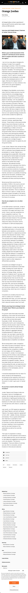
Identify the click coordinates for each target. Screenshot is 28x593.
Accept (14, 582)
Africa (3, 509)
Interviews (15, 464)
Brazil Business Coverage (8, 544)
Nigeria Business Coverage (9, 528)
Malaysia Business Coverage (9, 554)
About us (5, 568)
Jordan (21, 464)
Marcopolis (4, 566)
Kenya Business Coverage (8, 519)
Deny (14, 586)
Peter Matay (5, 15)
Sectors (4, 467)
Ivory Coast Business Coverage (10, 517)
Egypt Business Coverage (8, 511)
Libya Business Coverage (8, 521)
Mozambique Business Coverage (10, 526)
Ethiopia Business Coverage (9, 513)
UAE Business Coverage (8, 505)
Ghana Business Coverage (8, 515)
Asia (3, 550)
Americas (4, 542)
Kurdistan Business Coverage (9, 497)
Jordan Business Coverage (9, 495)
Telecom (10, 467)
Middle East (4, 491)
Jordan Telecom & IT (16, 8)
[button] (23, 570)
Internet (8, 464)
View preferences (14, 590)
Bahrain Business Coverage (9, 493)
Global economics (6, 562)
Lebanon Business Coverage (9, 501)
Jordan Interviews (6, 8)
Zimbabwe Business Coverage (9, 538)
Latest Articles (5, 558)
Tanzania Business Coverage (9, 534)
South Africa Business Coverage (10, 532)
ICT (3, 464)
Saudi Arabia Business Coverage (10, 503)
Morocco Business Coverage (9, 524)
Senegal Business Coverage (9, 530)
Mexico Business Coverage (9, 546)
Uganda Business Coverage (9, 536)
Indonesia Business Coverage (9, 552)
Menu (2, 2)
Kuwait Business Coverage (9, 499)
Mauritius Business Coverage (9, 522)
